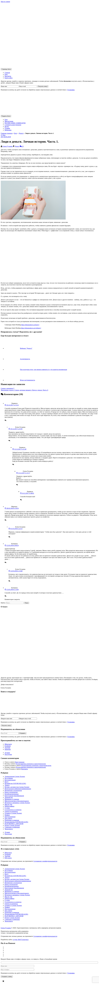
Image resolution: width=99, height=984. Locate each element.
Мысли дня (8, 804)
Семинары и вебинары (12, 827)
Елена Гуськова (8, 146)
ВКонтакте (8, 744)
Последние (8, 754)
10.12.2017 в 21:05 (16, 429)
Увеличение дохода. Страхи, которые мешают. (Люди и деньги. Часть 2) (24, 390)
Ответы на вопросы (11, 811)
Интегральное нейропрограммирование (18, 789)
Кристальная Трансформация (14, 796)
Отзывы (7, 128)
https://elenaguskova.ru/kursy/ (30, 325)
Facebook (8, 746)
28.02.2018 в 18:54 (12, 508)
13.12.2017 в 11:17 (24, 473)
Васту (7, 782)
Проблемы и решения (12, 820)
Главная (7, 72)
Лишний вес (9, 797)
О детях (7, 808)
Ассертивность (25, 359)
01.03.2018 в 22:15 (16, 528)
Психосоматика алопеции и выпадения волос (31, 764)
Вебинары (8, 130)
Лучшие (7, 753)
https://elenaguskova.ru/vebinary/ (31, 328)
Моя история (9, 121)
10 (22, 146)
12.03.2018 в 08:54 (12, 545)
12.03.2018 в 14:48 (16, 571)
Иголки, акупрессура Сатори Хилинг (17, 787)
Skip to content (5, 1)
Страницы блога (6, 69)
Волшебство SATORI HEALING (15, 783)
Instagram (8, 749)
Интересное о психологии (13, 790)
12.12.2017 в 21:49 (20, 449)
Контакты (8, 76)
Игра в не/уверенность (27, 380)
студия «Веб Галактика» (21, 939)
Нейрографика (9, 806)
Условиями (71, 90)
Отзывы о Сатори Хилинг (13, 813)
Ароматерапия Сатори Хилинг (15, 776)
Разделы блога (6, 116)
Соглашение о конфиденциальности (45, 861)
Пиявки (7, 815)
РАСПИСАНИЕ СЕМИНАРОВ (15, 123)
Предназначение (10, 817)
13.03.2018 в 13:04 (12, 589)
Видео (7, 126)
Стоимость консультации (13, 125)
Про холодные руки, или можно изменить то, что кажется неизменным (43, 369)
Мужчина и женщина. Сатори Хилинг (17, 803)
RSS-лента (8, 858)
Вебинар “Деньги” (26, 348)
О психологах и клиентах (13, 810)
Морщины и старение (12, 799)
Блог (6, 74)
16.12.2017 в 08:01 (28, 493)
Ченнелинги (9, 829)
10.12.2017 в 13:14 (12, 405)
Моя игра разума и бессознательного (17, 801)
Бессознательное (10, 780)
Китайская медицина (12, 794)
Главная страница (6, 133)
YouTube (7, 747)
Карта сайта (8, 78)
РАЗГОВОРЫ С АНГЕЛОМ (14, 824)
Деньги (21, 133)
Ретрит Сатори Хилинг (12, 825)
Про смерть (8, 818)
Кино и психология (11, 792)
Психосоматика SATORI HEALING (16, 822)
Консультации (19, 762)
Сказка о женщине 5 (7, 388)
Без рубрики (9, 778)
